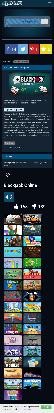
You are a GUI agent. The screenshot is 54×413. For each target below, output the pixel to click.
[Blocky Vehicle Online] (32, 230)
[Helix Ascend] (13, 395)
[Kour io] (13, 362)
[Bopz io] (13, 351)
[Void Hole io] (32, 384)
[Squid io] (32, 274)
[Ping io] (32, 329)
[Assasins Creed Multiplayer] (13, 241)
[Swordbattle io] (32, 263)
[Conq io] (13, 329)
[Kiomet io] (32, 318)
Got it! (46, 407)
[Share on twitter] (23, 49)
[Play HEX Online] (13, 296)
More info (27, 409)
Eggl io (39, 135)
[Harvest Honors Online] (32, 307)
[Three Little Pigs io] (32, 373)
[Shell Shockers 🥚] (13, 219)
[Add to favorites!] (7, 176)
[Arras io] (13, 340)
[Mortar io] (13, 373)
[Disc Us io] (32, 296)
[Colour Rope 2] (13, 252)
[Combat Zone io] (13, 274)
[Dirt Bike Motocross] (32, 285)
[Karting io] (13, 318)
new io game (25, 100)
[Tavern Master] (32, 252)
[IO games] (12, 3)
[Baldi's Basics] (13, 230)
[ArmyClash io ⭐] (32, 219)
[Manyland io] (32, 351)
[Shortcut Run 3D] (32, 241)
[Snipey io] (13, 285)
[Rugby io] (32, 362)
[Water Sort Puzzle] (13, 263)
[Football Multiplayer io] (13, 384)
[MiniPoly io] (13, 307)
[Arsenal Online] (32, 340)
